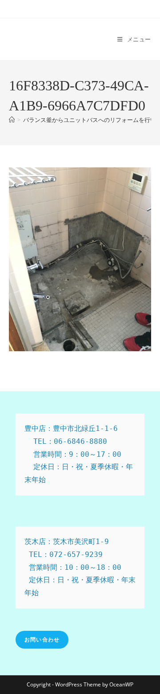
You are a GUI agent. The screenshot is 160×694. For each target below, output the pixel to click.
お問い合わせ (42, 639)
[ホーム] (12, 120)
